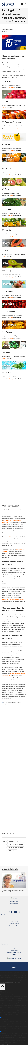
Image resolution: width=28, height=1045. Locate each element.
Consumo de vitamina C (16, 845)
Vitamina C (12, 850)
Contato (14, 954)
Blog (14, 948)
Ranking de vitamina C (16, 847)
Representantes (14, 950)
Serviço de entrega (14, 921)
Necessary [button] (3, 1016)
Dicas (5, 31)
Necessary (4, 1017)
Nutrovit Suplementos (18, 965)
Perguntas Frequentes (14, 923)
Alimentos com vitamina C (14, 842)
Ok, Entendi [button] (17, 982)
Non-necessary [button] (4, 1030)
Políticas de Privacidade (14, 917)
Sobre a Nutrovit (14, 946)
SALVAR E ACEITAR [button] (5, 1044)
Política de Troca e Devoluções (14, 919)
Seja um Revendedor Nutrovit (14, 952)
